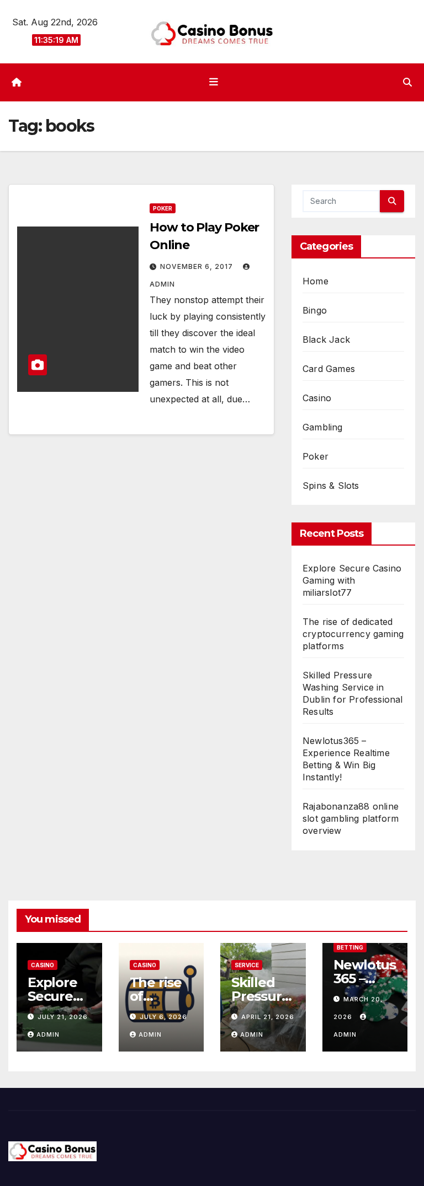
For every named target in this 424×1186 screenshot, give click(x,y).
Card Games (329, 368)
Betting (350, 947)
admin (48, 1034)
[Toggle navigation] (214, 82)
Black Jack (326, 339)
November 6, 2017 (197, 266)
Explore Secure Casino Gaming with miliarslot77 (352, 580)
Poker (162, 208)
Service (247, 965)
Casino (317, 397)
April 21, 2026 (267, 1017)
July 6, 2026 (163, 1017)
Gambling (323, 427)
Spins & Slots (331, 485)
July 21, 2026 (63, 1017)
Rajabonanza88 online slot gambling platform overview (351, 818)
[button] (407, 82)
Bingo (315, 310)
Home (315, 281)
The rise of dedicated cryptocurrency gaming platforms (353, 633)
